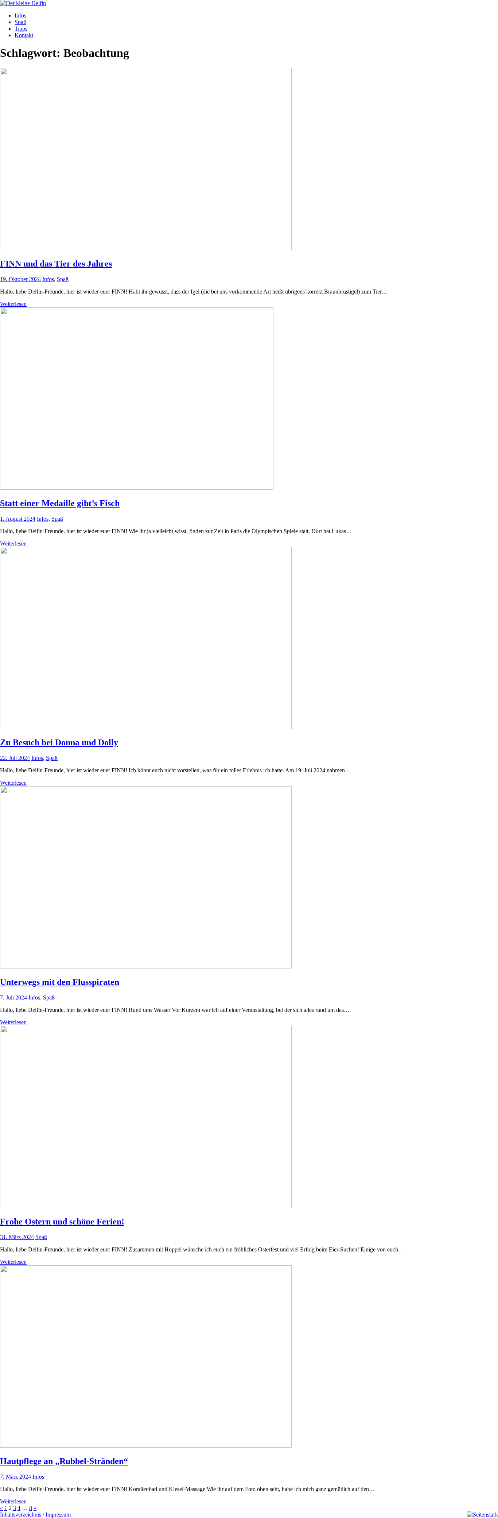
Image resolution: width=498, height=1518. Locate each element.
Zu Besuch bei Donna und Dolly (59, 742)
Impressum (58, 1514)
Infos (20, 15)
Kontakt (24, 35)
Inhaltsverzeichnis (20, 1514)
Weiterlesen (13, 304)
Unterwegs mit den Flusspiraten (59, 982)
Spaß (20, 22)
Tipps (21, 29)
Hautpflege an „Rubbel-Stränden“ (64, 1461)
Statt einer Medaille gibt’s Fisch (60, 503)
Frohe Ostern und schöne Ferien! (62, 1221)
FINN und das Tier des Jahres (56, 263)
